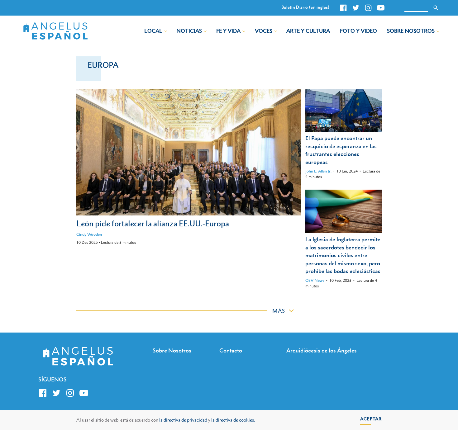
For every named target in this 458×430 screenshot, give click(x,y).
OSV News (314, 280)
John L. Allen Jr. (318, 171)
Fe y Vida (228, 31)
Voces (263, 31)
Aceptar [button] (371, 418)
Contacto (230, 350)
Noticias (189, 31)
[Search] (436, 8)
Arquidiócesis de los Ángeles (321, 350)
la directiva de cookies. (233, 420)
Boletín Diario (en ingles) (305, 7)
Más (278, 311)
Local (153, 31)
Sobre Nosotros (411, 31)
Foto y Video (358, 31)
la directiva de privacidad (183, 420)
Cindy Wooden (89, 234)
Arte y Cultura (308, 31)
